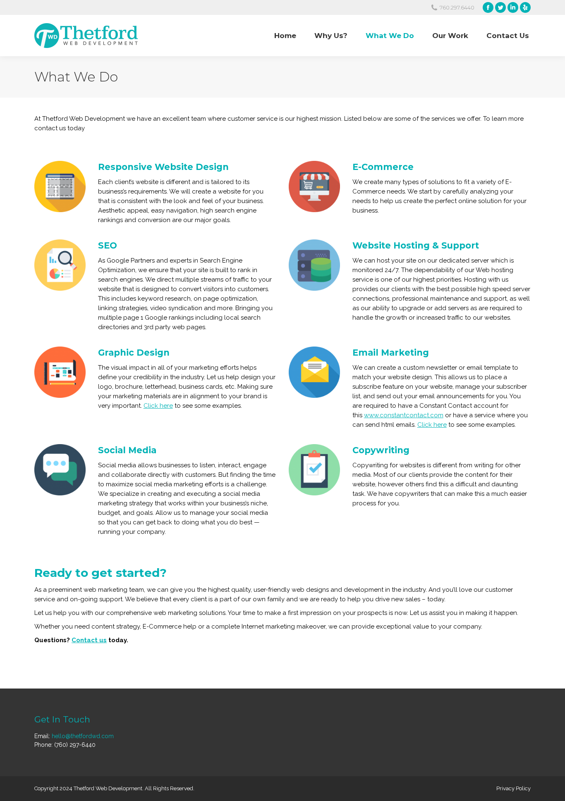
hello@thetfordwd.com (83, 736)
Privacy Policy (513, 788)
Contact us (89, 640)
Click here (158, 405)
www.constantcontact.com (403, 415)
